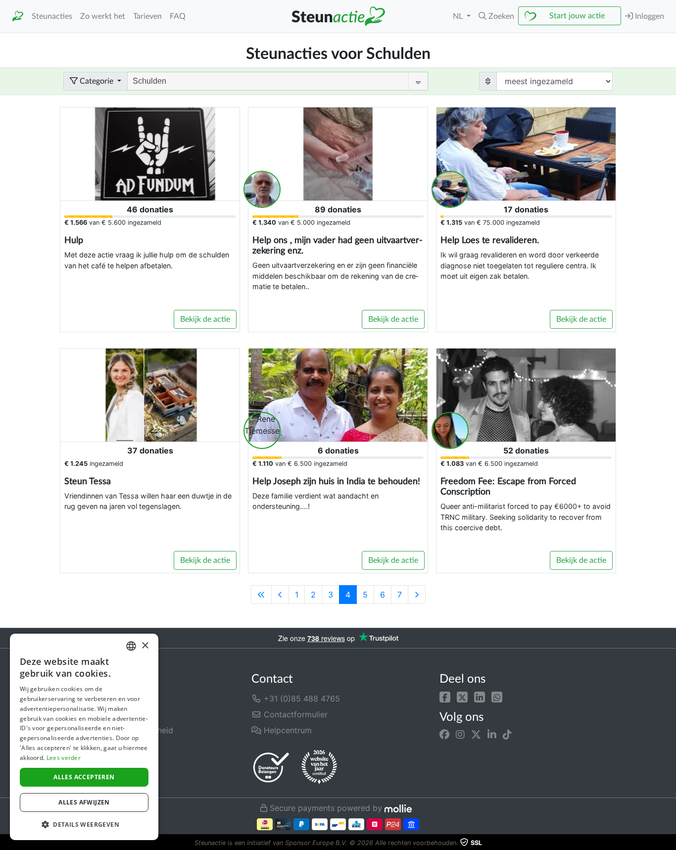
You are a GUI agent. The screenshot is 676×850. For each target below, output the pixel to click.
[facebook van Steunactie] (444, 735)
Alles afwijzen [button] (84, 802)
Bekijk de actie (205, 319)
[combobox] (131, 646)
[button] (444, 696)
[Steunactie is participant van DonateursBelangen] (271, 767)
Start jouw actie (577, 16)
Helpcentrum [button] (286, 730)
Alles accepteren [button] (83, 777)
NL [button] (459, 16)
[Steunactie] (18, 16)
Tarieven (147, 16)
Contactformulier (294, 714)
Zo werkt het (102, 16)
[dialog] (84, 737)
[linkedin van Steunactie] (491, 735)
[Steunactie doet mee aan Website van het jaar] (319, 767)
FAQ (178, 16)
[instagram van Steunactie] (460, 735)
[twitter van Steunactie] (476, 735)
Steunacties (52, 16)
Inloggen (648, 16)
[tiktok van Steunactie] (507, 735)
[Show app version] (669, 843)
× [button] (144, 646)
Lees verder (64, 757)
